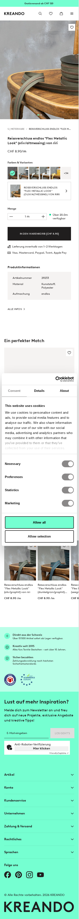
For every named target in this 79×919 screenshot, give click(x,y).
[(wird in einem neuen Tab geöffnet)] (10, 680)
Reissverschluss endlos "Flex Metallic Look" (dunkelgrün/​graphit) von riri (52, 588)
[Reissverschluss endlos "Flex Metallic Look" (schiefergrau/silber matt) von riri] (23, 173)
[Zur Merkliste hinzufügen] (71, 27)
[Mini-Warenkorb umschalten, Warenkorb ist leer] (61, 13)
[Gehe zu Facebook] (7, 874)
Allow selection (39, 536)
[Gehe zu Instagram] (29, 874)
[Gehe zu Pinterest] (18, 874)
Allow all (39, 522)
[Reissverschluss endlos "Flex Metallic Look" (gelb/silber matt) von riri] (55, 173)
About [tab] (64, 390)
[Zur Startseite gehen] (14, 13)
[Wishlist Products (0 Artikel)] (51, 13)
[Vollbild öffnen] (39, 70)
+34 (66, 173)
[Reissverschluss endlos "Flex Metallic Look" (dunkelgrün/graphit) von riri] (54, 560)
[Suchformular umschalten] (40, 13)
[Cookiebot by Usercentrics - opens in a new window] (56, 379)
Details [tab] (39, 390)
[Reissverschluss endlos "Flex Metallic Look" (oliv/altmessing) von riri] (12, 173)
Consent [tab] (14, 390)
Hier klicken (41, 748)
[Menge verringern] (11, 216)
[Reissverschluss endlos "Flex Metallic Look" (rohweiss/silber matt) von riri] (45, 173)
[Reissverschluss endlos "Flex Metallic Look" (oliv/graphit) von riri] (20, 560)
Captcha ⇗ (59, 753)
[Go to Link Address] (39, 3)
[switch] (68, 477)
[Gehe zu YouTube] (40, 874)
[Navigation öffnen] (72, 13)
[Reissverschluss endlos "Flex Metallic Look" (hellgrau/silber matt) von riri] (34, 173)
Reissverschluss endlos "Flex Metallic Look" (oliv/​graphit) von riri (18, 588)
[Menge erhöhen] (43, 216)
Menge (12, 208)
